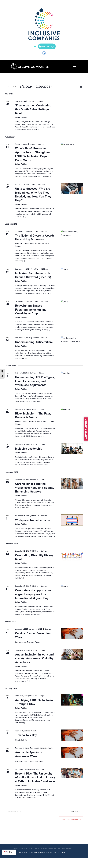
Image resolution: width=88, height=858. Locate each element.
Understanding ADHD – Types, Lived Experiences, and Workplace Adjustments (35, 381)
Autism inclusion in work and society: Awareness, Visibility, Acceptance (34, 658)
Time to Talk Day (26, 735)
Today (14, 86)
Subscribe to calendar (69, 819)
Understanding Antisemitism (34, 342)
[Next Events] (8, 86)
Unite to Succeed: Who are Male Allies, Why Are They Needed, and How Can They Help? (33, 194)
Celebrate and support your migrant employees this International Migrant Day (33, 594)
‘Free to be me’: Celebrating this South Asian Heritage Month (33, 109)
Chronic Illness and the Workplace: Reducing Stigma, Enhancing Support (34, 487)
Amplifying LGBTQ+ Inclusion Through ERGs (35, 702)
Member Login (47, 46)
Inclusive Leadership (28, 448)
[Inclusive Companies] (44, 24)
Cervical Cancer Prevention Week (33, 635)
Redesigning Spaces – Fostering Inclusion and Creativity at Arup (31, 309)
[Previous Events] (5, 86)
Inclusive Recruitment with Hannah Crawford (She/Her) (33, 275)
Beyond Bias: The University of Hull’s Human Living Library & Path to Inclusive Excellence (35, 777)
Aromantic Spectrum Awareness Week (28, 754)
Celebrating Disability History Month (34, 557)
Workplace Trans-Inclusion (32, 520)
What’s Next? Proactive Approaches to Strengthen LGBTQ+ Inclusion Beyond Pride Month (32, 154)
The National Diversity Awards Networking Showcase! (35, 237)
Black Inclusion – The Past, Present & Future (33, 415)
